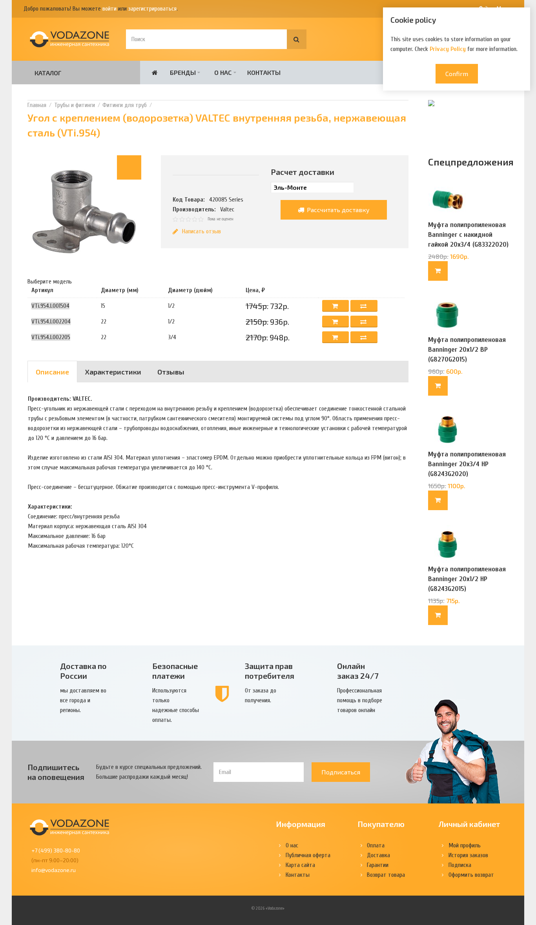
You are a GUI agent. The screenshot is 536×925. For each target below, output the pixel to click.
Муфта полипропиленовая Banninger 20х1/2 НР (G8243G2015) (467, 579)
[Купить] (438, 271)
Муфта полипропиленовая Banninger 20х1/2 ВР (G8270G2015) (467, 349)
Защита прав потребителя (269, 670)
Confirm (456, 73)
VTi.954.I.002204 (51, 321)
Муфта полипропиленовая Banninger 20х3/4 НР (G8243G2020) (467, 464)
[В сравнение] (363, 306)
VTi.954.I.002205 (50, 337)
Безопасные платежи (175, 670)
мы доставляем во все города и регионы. (83, 700)
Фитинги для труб (124, 105)
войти (109, 8)
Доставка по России (83, 670)
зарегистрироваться (152, 8)
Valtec (227, 209)
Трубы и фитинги (74, 105)
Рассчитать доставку (337, 209)
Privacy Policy (448, 49)
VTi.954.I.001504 (50, 305)
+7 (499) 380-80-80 (55, 850)
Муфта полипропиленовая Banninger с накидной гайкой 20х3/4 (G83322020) (468, 235)
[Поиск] (296, 39)
